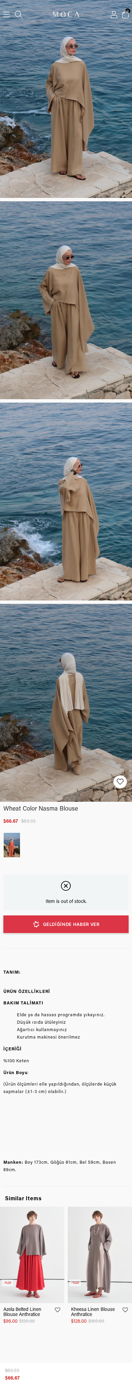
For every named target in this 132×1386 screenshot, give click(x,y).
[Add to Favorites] (120, 781)
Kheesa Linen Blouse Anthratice (93, 1312)
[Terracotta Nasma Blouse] (13, 845)
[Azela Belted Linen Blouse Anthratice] (32, 1255)
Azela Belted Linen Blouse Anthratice (22, 1312)
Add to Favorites (57, 1310)
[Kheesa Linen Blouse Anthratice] (100, 1255)
